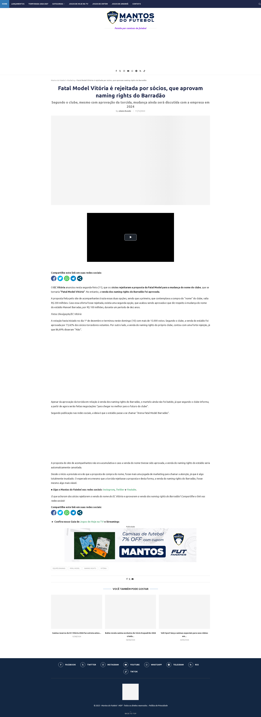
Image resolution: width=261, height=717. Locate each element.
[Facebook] (116, 71)
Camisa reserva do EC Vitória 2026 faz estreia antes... (76, 633)
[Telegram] (136, 71)
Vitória (103, 568)
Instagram (109, 489)
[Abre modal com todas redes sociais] (80, 278)
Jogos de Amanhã (120, 4)
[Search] (259, 4)
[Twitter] (120, 71)
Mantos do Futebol (58, 80)
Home (4, 4)
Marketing (71, 80)
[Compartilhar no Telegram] (73, 278)
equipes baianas (59, 568)
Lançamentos (17, 4)
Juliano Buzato (124, 111)
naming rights (90, 568)
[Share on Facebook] (127, 579)
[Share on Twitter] (129, 579)
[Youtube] (128, 71)
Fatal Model (75, 568)
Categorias (57, 4)
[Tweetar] (60, 278)
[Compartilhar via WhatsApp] (66, 278)
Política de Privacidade (158, 705)
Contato (136, 4)
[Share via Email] (132, 579)
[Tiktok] (144, 71)
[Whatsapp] (132, 71)
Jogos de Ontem (100, 4)
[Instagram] (124, 71)
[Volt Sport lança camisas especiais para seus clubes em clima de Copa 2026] (184, 612)
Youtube (131, 489)
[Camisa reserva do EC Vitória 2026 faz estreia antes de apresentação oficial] (76, 612)
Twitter (120, 489)
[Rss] (140, 71)
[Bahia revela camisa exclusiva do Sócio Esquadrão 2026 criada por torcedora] (130, 612)
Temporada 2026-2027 (38, 4)
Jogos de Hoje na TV (78, 4)
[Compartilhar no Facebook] (53, 278)
